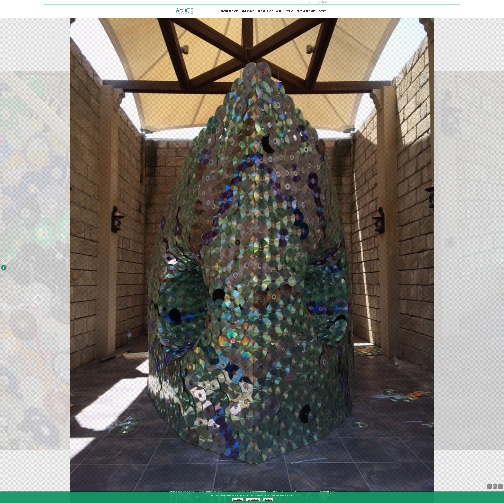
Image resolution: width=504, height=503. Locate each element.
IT (298, 2)
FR (306, 2)
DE (310, 2)
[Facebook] (319, 2)
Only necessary (253, 500)
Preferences (237, 500)
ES (314, 2)
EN (302, 2)
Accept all (268, 500)
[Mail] (326, 2)
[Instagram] (322, 2)
